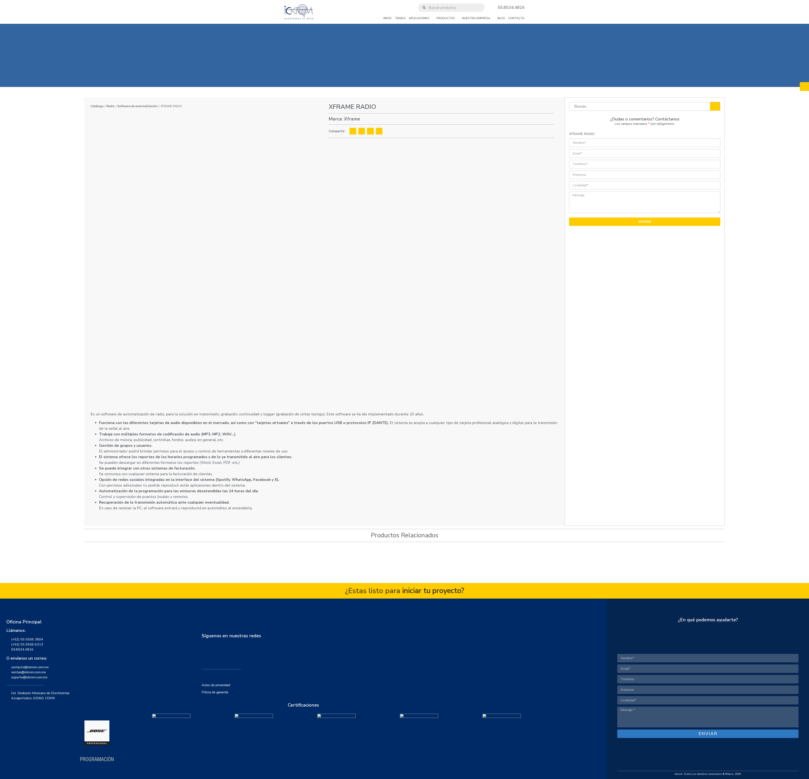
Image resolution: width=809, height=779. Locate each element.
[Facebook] (207, 653)
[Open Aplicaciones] (431, 18)
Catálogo (97, 106)
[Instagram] (216, 653)
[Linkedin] (226, 653)
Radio (110, 106)
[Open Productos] (457, 18)
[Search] (715, 106)
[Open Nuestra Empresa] (492, 18)
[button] (353, 131)
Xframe (352, 119)
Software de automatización (137, 106)
